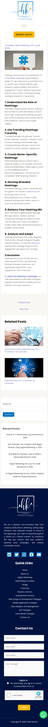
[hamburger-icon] (24, 26)
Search (7, 404)
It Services (25, 588)
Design (25, 584)
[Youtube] (38, 554)
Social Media (9, 351)
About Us (25, 573)
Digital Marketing (22, 45)
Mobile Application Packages (25, 602)
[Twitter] (16, 554)
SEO (32, 45)
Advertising (9, 349)
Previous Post (24, 302)
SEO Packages (25, 610)
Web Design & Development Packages (25, 599)
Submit (24, 707)
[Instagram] (24, 554)
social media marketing (14, 78)
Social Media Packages (25, 613)
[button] (43, 715)
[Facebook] (31, 554)
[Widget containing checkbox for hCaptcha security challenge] (24, 695)
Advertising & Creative (24, 581)
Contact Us (25, 617)
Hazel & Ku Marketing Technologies (22, 276)
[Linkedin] (9, 554)
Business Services (25, 591)
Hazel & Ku (31, 191)
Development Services (24, 595)
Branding (10, 45)
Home (25, 570)
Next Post (24, 309)
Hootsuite (35, 243)
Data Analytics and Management (25, 606)
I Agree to (24, 680)
